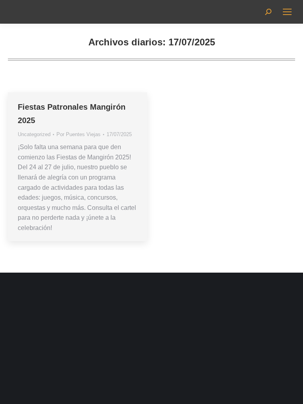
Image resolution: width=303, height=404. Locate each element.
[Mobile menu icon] (287, 12)
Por (78, 134)
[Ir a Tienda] (291, 392)
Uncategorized (34, 134)
